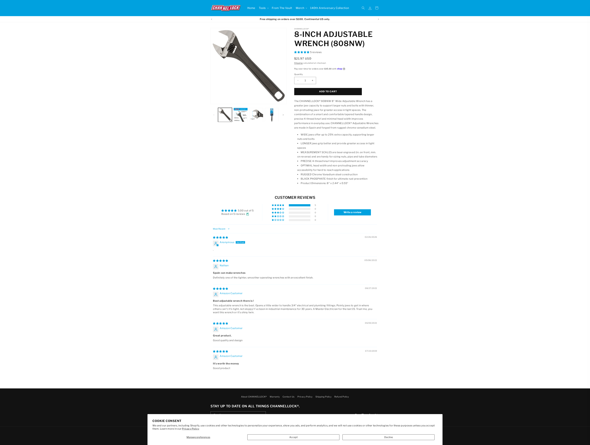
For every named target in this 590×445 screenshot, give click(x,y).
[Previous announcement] (211, 19)
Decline (388, 437)
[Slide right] (283, 114)
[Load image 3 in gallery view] (256, 115)
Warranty (275, 396)
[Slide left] (213, 114)
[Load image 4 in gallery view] (272, 115)
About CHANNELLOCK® (254, 396)
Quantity (298, 74)
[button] (263, 8)
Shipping (298, 63)
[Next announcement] (378, 19)
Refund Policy (341, 396)
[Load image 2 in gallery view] (241, 115)
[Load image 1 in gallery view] (225, 115)
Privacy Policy (190, 428)
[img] (220, 237)
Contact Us (289, 396)
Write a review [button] (353, 212)
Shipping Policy (323, 396)
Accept (293, 437)
